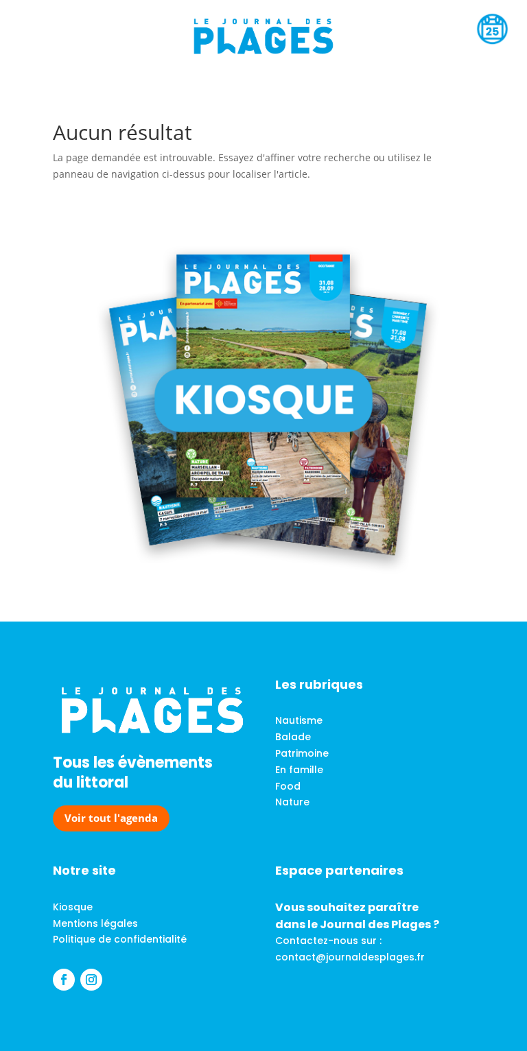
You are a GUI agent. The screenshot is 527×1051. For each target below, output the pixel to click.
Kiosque (73, 907)
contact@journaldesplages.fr (350, 957)
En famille (299, 770)
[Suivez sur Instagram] (91, 980)
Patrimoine (302, 753)
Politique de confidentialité (120, 939)
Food (288, 786)
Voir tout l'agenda (111, 818)
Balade (293, 737)
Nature (292, 802)
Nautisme (299, 720)
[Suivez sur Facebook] (64, 980)
